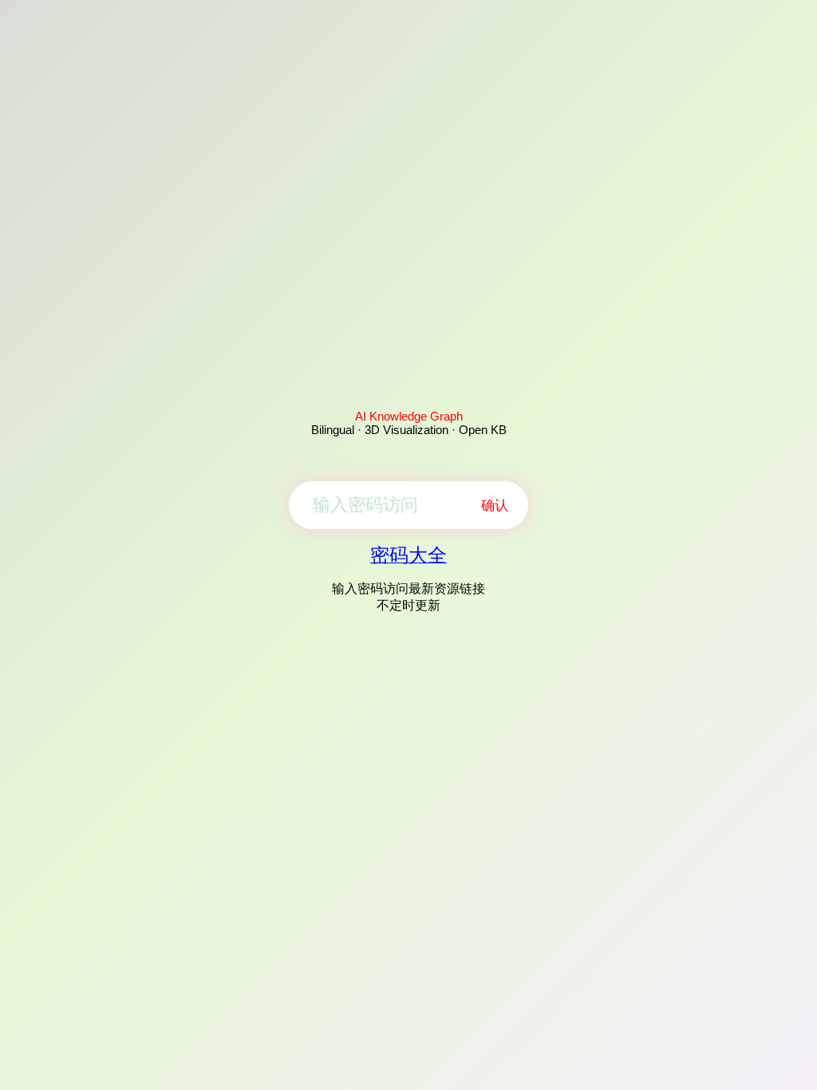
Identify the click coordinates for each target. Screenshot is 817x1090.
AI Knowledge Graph (409, 416)
